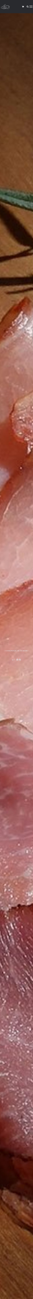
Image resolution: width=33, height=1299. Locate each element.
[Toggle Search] (28, 6)
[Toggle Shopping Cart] (23, 7)
